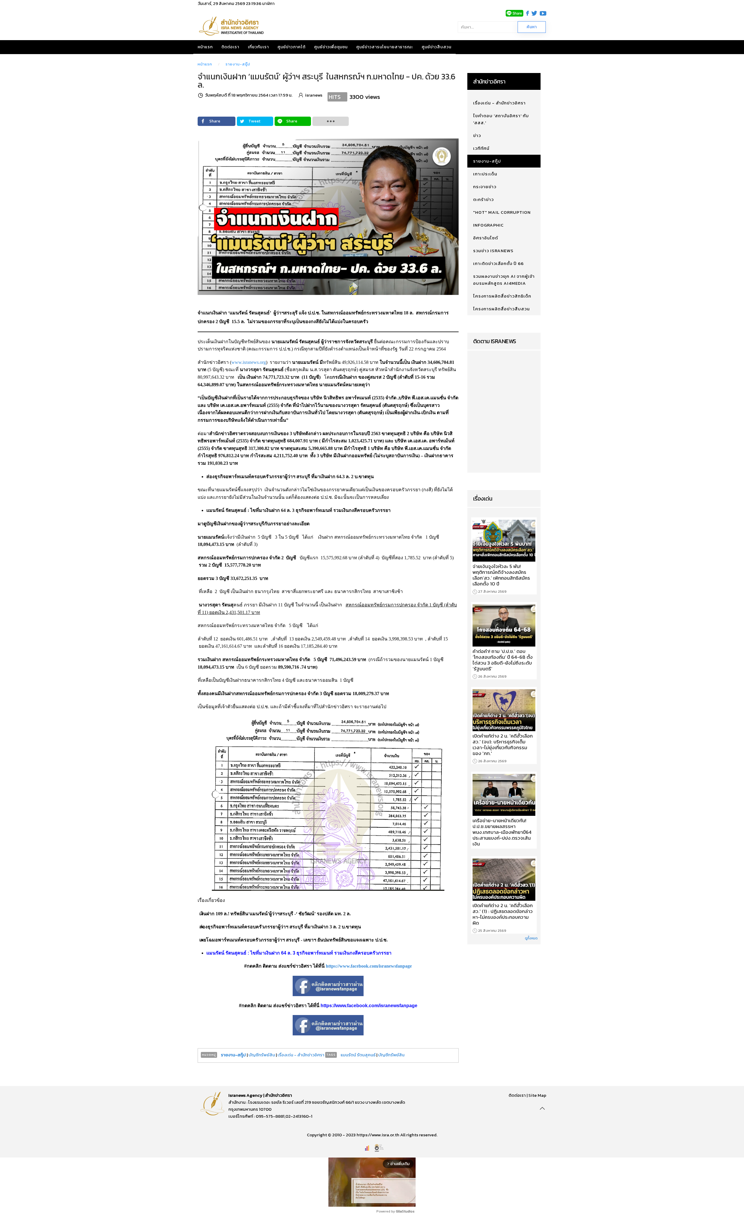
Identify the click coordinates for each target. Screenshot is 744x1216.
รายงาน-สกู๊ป (238, 64)
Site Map (537, 1095)
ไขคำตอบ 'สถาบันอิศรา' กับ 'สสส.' (501, 119)
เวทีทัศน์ (481, 148)
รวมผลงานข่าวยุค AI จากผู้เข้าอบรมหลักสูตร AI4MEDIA (504, 279)
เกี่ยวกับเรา (258, 47)
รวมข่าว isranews (493, 250)
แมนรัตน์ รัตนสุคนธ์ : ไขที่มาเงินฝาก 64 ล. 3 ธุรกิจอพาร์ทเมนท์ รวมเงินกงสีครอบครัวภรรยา (298, 952)
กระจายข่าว (484, 186)
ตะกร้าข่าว (483, 199)
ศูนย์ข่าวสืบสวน (436, 47)
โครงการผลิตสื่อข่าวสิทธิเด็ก (502, 296)
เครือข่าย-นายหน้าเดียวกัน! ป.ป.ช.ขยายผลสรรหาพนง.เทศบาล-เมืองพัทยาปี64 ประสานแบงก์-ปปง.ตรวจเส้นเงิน (502, 832)
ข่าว (477, 135)
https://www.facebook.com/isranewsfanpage (369, 966)
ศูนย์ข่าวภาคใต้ (291, 47)
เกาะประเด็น (485, 173)
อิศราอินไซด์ (485, 237)
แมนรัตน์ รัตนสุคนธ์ (358, 1054)
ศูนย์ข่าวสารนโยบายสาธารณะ (384, 47)
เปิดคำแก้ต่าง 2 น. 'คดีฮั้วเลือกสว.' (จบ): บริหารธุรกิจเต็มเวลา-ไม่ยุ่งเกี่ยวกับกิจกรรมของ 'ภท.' (503, 744)
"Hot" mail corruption (502, 212)
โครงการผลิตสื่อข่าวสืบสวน (501, 308)
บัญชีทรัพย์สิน (261, 1054)
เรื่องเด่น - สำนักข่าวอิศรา (301, 1054)
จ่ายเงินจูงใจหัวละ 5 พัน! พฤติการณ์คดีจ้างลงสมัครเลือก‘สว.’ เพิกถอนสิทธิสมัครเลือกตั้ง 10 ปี (501, 575)
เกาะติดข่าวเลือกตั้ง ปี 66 (498, 263)
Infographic (488, 225)
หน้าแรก (205, 47)
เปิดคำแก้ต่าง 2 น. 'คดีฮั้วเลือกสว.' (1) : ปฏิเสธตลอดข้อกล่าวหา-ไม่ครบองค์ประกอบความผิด (503, 914)
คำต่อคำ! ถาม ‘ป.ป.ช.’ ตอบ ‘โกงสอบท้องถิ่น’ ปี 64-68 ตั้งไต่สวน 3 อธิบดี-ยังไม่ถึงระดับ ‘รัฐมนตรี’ (503, 660)
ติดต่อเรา (230, 47)
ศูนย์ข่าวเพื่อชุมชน (331, 47)
